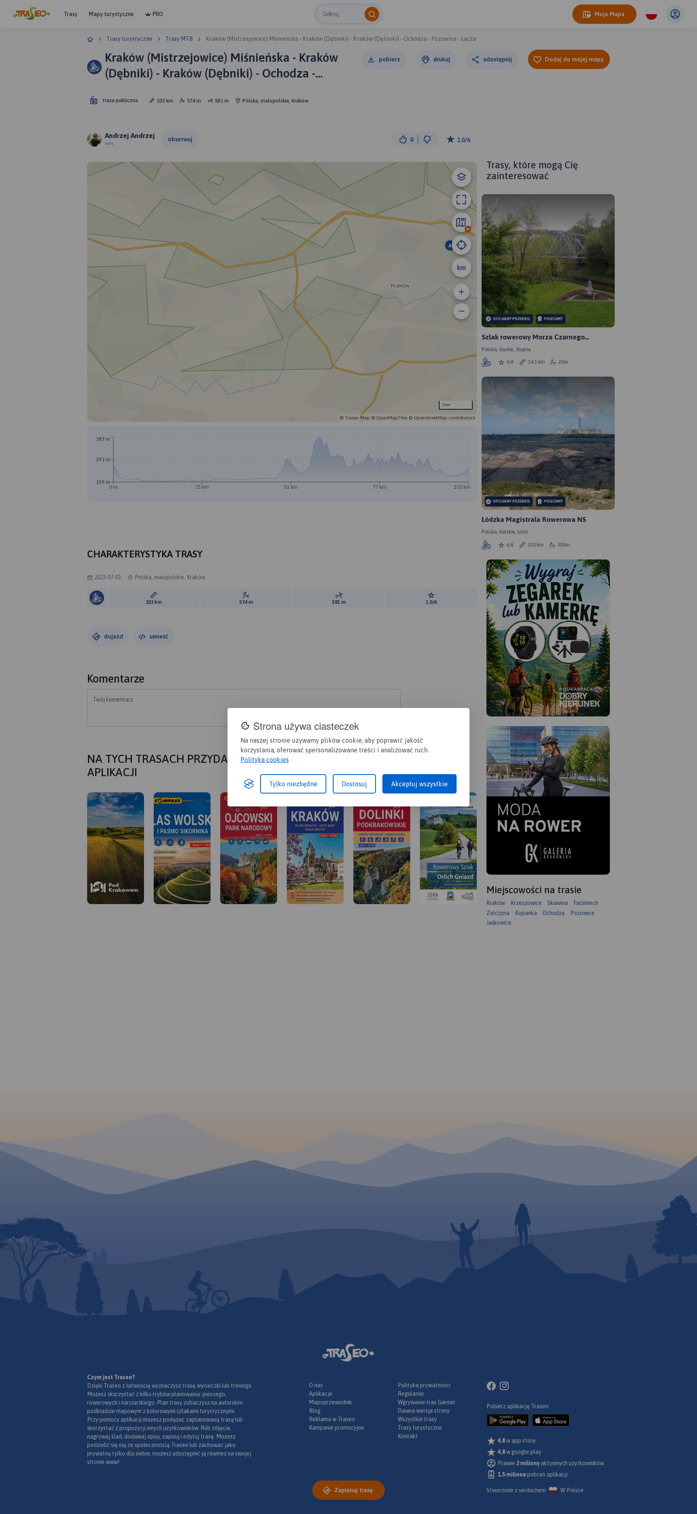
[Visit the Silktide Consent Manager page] (249, 784)
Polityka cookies (264, 759)
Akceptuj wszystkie (419, 783)
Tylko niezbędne (293, 783)
